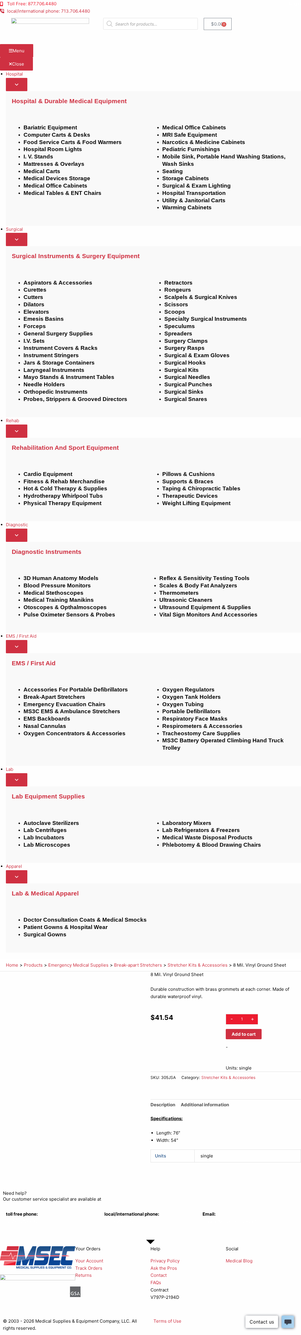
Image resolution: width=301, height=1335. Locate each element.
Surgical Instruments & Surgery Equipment (76, 256)
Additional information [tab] (205, 1104)
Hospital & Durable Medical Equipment (69, 101)
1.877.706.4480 (21, 1221)
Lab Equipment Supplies (48, 796)
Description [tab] (162, 1104)
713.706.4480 (118, 1221)
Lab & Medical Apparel (45, 893)
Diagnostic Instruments (46, 551)
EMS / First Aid (34, 663)
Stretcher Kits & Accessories (228, 1077)
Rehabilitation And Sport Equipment (65, 447)
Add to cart (244, 1034)
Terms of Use (167, 1321)
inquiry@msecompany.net (229, 1221)
